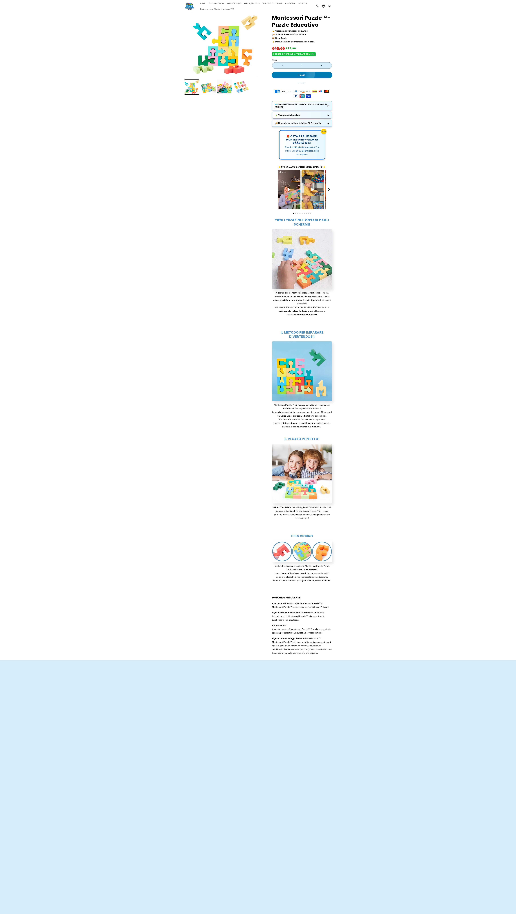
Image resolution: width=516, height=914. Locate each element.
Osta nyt (302, 83)
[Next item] (329, 190)
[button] (252, 3)
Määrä (274, 60)
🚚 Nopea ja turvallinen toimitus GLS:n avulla (302, 123)
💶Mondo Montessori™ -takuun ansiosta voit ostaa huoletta (302, 105)
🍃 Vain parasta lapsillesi (302, 115)
